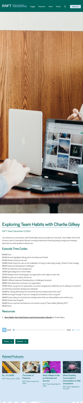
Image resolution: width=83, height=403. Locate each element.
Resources (41, 6)
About (51, 6)
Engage (32, 6)
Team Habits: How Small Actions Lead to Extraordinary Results (28, 317)
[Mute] (73, 330)
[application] (41, 330)
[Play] (4, 330)
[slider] (78, 330)
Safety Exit (75, 7)
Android (20, 341)
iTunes (6, 341)
